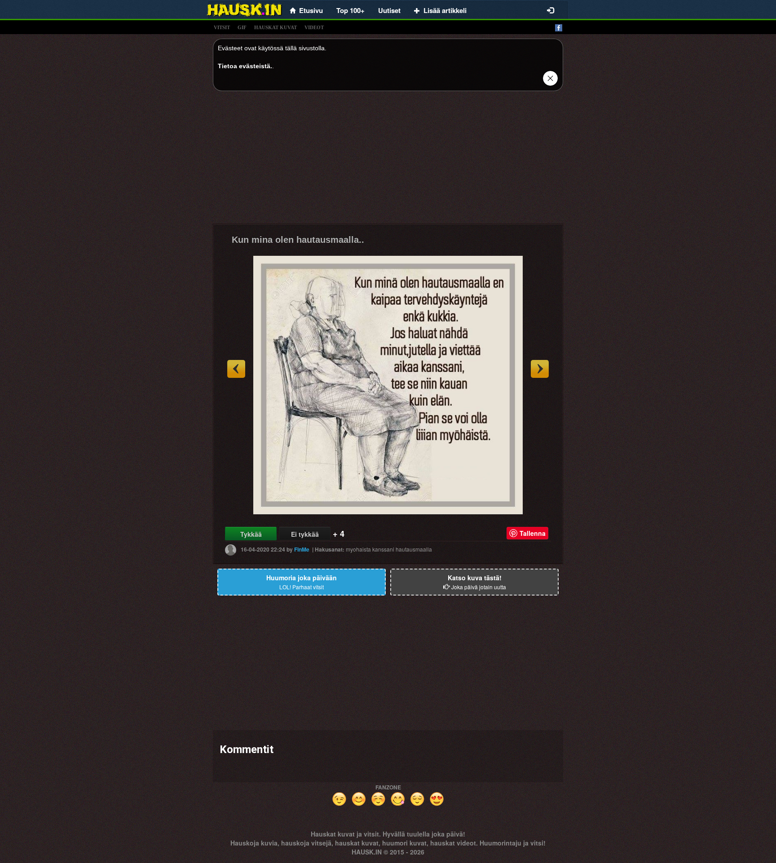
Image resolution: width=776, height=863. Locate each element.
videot (314, 27)
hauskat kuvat (275, 27)
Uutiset (389, 10)
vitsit (222, 27)
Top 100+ (350, 10)
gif (242, 27)
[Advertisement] (388, 160)
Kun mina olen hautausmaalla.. (298, 240)
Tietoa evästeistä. (245, 66)
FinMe (301, 549)
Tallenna (533, 533)
